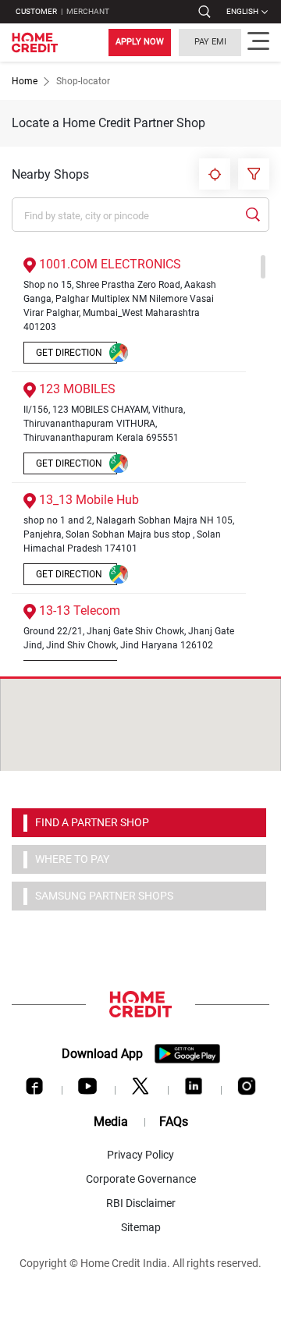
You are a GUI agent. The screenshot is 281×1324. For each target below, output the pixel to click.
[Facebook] (34, 1090)
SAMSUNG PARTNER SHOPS (104, 895)
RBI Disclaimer (141, 1203)
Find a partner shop (92, 822)
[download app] (187, 1053)
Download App (102, 1053)
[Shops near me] (214, 174)
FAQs (173, 1121)
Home (24, 81)
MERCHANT (87, 11)
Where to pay (72, 859)
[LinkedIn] (193, 1090)
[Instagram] (246, 1090)
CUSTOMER (36, 11)
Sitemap (141, 1227)
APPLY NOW (140, 42)
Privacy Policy (140, 1154)
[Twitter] (140, 1090)
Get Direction (69, 352)
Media (111, 1121)
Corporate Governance (141, 1179)
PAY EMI (210, 42)
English (242, 11)
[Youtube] (87, 1090)
